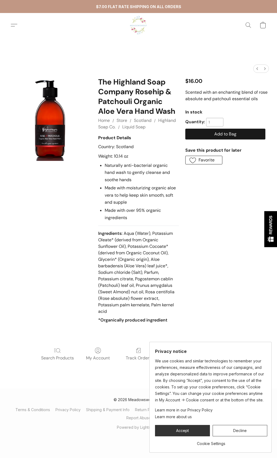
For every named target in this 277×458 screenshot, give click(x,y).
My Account (98, 358)
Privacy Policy (68, 409)
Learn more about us (173, 416)
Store (122, 120)
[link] (211, 441)
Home (104, 120)
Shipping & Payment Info (108, 409)
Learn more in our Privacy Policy (184, 410)
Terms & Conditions (32, 409)
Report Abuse (138, 417)
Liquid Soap (134, 127)
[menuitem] (257, 69)
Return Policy (147, 409)
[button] (138, 25)
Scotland (142, 120)
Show (270, 229)
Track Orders (138, 358)
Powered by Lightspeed (138, 427)
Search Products (57, 358)
